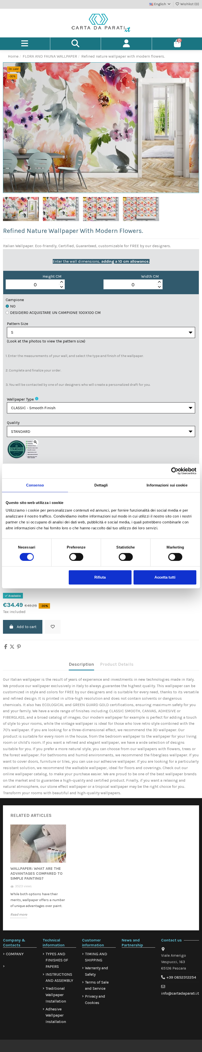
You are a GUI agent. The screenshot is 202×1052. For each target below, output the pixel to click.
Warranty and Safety (96, 971)
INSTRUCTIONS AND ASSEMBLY (59, 977)
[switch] (76, 557)
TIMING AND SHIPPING (96, 957)
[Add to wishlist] (53, 627)
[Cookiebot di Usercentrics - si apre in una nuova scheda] (174, 471)
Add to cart (26, 626)
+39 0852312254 (181, 977)
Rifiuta (100, 577)
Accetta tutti (164, 577)
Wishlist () (189, 4)
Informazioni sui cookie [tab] (167, 485)
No (13, 306)
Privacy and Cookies (95, 999)
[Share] (5, 647)
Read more (18, 914)
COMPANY (15, 954)
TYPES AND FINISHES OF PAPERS (57, 960)
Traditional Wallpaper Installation (56, 994)
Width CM (150, 276)
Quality (13, 422)
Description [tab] (81, 664)
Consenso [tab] (35, 485)
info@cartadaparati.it (180, 993)
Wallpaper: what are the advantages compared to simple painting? (36, 873)
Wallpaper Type (20, 399)
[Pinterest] (19, 647)
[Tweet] (12, 647)
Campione (15, 299)
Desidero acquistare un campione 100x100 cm (55, 312)
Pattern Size (17, 323)
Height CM (52, 276)
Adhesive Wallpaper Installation (56, 1015)
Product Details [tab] (117, 664)
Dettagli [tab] (101, 485)
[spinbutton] (35, 285)
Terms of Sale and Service (97, 985)
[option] (38, 875)
